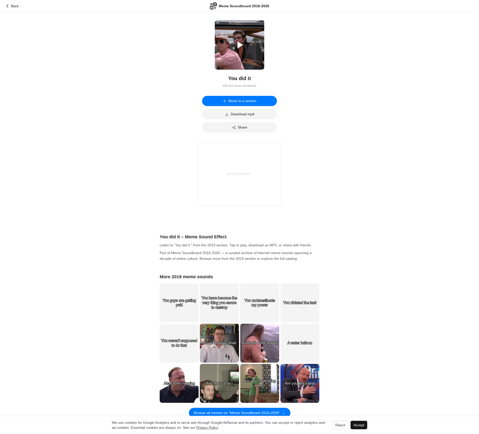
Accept (359, 425)
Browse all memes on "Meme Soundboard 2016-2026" (239, 413)
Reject (340, 425)
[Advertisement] (239, 174)
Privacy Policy (207, 428)
